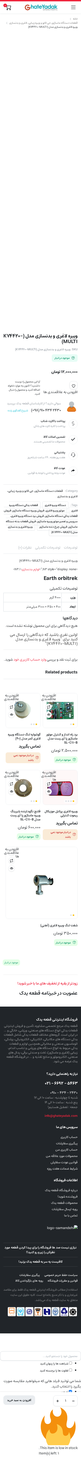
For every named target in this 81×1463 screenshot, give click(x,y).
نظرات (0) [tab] (25, 547)
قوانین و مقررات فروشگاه (63, 1280)
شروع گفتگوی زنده (18, 410)
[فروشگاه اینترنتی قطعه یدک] (41, 7)
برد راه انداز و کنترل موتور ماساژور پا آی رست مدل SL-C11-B (62, 738)
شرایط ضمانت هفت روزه (62, 1168)
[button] (74, 385)
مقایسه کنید (48, 707)
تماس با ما (71, 1215)
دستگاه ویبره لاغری (55, 505)
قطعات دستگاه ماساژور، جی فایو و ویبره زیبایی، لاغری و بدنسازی (43, 23)
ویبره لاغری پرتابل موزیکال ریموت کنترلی (61, 813)
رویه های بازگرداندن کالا (29, 1280)
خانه (75, 19)
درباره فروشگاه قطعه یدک (61, 1190)
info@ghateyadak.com (61, 1116)
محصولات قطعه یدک (64, 1203)
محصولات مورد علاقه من (62, 1156)
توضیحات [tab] (71, 547)
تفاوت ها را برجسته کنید (54, 1370)
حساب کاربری (69, 1137)
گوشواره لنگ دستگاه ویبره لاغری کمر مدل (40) (24, 736)
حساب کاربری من (66, 1149)
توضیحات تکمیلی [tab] (48, 547)
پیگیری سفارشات (67, 1143)
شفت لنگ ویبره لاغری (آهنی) (59, 925)
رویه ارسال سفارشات (65, 1209)
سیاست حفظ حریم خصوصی (61, 1275)
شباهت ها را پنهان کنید (54, 1363)
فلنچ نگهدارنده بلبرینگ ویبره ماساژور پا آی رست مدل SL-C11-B (25, 815)
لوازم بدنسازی (30, 569)
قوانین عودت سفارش (64, 1162)
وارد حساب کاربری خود (30, 660)
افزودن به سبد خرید (19, 1400)
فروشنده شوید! (68, 1196)
